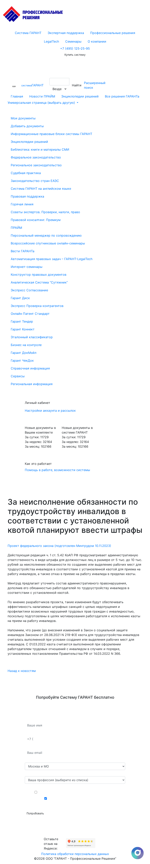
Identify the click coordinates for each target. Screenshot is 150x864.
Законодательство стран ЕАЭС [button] (35, 181)
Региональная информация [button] (32, 384)
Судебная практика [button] (26, 173)
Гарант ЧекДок (22, 360)
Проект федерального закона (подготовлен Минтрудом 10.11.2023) (59, 546)
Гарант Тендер (22, 321)
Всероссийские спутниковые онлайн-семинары (48, 243)
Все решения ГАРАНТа (122, 96)
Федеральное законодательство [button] (36, 157)
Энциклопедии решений (80, 96)
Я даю (78, 792)
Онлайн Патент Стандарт (30, 314)
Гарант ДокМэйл (23, 353)
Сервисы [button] (18, 376)
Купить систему (75, 54)
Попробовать (35, 813)
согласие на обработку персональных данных (83, 792)
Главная (17, 96)
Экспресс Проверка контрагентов (37, 306)
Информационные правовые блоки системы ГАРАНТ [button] (51, 134)
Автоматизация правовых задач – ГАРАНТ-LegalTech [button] (51, 259)
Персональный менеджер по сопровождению (46, 235)
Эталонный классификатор (32, 337)
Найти (76, 85)
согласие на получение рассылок (84, 798)
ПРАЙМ (16, 228)
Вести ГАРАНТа (22, 251)
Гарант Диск (20, 298)
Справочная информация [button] (30, 368)
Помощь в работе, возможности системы (57, 470)
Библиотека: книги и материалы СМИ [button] (40, 149)
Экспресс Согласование (29, 290)
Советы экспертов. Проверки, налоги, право (45, 212)
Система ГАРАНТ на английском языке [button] (41, 189)
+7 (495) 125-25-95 (75, 48)
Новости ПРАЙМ (42, 96)
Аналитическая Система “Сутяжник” (39, 282)
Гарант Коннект (23, 329)
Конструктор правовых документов (38, 274)
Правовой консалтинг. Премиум (36, 220)
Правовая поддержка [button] (27, 196)
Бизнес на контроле (26, 345)
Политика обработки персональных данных (75, 854)
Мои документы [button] (23, 118)
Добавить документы (27, 126)
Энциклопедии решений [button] (29, 142)
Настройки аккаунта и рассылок (50, 410)
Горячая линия (22, 204)
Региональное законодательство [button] (36, 165)
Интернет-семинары (26, 267)
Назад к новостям (22, 671)
